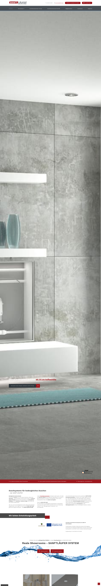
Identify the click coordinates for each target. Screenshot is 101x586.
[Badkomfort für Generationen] (87, 473)
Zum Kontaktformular (59, 2)
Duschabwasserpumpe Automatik (53, 8)
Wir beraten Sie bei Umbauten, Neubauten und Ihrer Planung (22, 385)
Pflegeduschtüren (68, 8)
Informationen (20, 8)
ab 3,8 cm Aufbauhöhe (46, 379)
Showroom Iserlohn (58, 551)
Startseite (11, 8)
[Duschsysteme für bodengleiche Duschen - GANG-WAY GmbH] (18, 3)
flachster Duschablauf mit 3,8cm (73, 2)
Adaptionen (90, 8)
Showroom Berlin (44, 551)
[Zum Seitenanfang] (99, 584)
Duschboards (80, 8)
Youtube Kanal (88, 2)
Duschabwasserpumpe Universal (35, 8)
